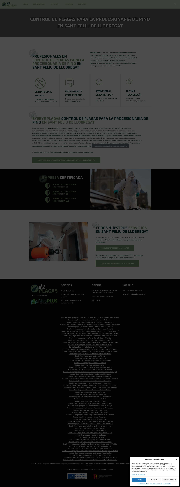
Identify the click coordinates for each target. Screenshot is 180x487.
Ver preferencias (169, 480)
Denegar (154, 480)
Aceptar (139, 480)
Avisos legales (167, 483)
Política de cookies (143, 483)
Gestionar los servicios (138, 474)
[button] (176, 459)
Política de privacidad (156, 483)
